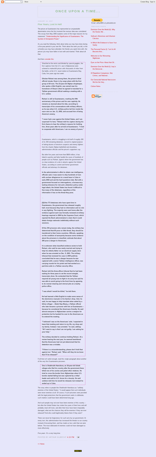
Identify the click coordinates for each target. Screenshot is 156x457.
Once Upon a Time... (78, 11)
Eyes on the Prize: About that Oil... (103, 62)
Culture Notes (95, 86)
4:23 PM (70, 437)
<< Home (41, 444)
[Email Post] (78, 437)
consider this (49, 59)
